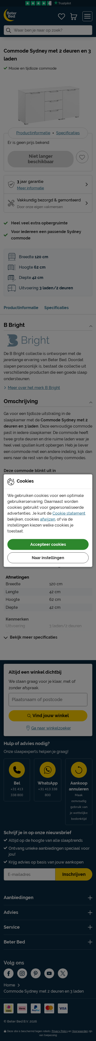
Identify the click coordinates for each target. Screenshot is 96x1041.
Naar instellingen (48, 557)
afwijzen (47, 519)
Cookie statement (68, 513)
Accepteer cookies (48, 544)
